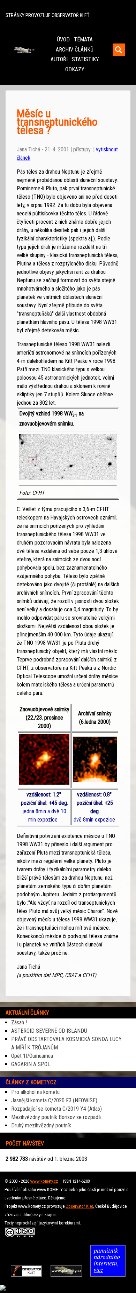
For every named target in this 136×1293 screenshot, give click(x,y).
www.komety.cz (44, 1181)
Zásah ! (19, 1022)
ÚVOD (63, 39)
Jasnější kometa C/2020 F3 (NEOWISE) (54, 1100)
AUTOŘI (59, 59)
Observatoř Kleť (79, 1206)
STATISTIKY (85, 59)
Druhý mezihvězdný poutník (41, 1125)
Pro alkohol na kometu (35, 1092)
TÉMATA (83, 39)
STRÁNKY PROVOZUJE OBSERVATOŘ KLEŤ (47, 15)
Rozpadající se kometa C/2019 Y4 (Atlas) (56, 1108)
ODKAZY (74, 69)
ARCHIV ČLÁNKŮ (74, 49)
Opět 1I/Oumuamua (32, 1056)
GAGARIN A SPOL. (31, 1064)
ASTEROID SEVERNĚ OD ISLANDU (49, 1031)
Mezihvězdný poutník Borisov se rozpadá (56, 1117)
